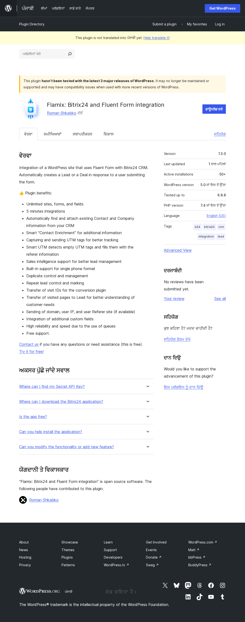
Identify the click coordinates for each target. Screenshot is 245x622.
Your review (174, 298)
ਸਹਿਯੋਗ (220, 134)
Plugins (67, 557)
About (24, 542)
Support (110, 550)
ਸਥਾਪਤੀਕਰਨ (82, 134)
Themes (67, 550)
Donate (154, 557)
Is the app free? (33, 416)
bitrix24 (209, 227)
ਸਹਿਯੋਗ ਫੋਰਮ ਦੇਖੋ (177, 339)
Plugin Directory (32, 24)
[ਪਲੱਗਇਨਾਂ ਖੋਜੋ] (70, 54)
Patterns (68, 565)
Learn (108, 542)
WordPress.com (202, 542)
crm (221, 227)
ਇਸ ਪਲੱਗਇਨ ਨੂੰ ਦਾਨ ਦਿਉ (183, 387)
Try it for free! (31, 351)
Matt (194, 550)
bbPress (197, 557)
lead (221, 236)
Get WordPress (222, 8)
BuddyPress (200, 565)
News (23, 550)
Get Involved (156, 542)
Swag (152, 565)
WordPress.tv (116, 565)
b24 (197, 227)
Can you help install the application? (50, 432)
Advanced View (178, 250)
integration (206, 236)
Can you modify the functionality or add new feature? (66, 447)
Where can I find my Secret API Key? (52, 386)
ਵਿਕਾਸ (109, 134)
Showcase (69, 542)
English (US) (216, 216)
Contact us (29, 344)
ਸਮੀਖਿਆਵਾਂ (52, 134)
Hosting (25, 557)
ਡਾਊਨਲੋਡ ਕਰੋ (214, 109)
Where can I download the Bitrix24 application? (61, 401)
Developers (113, 557)
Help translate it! (157, 38)
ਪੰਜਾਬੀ (68, 592)
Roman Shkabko (61, 113)
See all (220, 298)
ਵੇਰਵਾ (28, 134)
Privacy (25, 565)
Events (151, 550)
